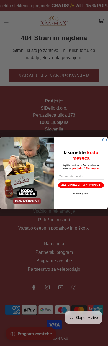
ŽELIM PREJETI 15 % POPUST (81, 185)
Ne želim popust (81, 193)
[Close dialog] (104, 140)
